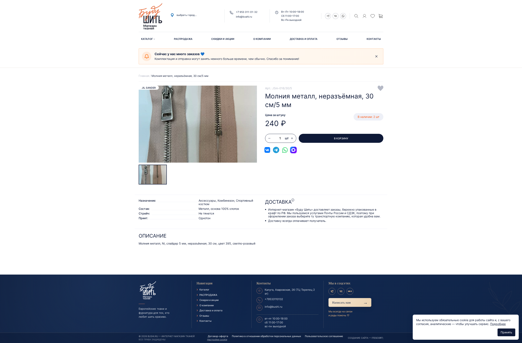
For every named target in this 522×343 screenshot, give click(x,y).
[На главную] (163, 290)
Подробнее (498, 324)
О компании (262, 38)
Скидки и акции (222, 38)
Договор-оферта (218, 336)
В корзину (341, 138)
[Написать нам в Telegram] (276, 149)
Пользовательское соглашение (324, 336)
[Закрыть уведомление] (376, 56)
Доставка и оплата (303, 38)
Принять (506, 332)
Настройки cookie (217, 339)
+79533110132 (274, 299)
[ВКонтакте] (340, 291)
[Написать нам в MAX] (293, 150)
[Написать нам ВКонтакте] (267, 149)
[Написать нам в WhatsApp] (284, 149)
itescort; (377, 337)
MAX (350, 291)
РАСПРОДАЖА (183, 38)
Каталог (147, 38)
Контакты (374, 38)
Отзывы (342, 38)
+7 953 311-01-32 (246, 11)
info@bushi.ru (244, 16)
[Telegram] (331, 291)
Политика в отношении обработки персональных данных (266, 336)
